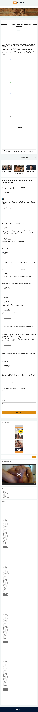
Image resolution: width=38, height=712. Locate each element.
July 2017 (4, 599)
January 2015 (5, 628)
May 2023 (4, 542)
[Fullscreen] (34, 483)
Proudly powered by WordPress (15, 710)
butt (34, 150)
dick (9, 151)
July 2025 (4, 516)
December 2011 (5, 664)
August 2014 (5, 633)
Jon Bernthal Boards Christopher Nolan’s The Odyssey (31, 172)
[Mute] (33, 483)
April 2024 (4, 531)
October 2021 (5, 560)
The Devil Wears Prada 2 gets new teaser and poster (6, 172)
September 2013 (5, 644)
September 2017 (5, 597)
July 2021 (4, 563)
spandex (16, 152)
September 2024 (6, 526)
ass (19, 150)
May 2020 (4, 577)
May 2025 (4, 518)
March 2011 (5, 673)
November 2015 (5, 618)
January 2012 (5, 663)
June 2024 (4, 529)
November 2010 (5, 677)
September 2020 (6, 573)
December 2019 (5, 582)
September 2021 (5, 561)
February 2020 (5, 580)
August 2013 (5, 645)
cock (8, 151)
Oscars (20, 151)
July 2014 (4, 634)
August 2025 (5, 515)
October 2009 (5, 690)
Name (3, 400)
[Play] (3, 483)
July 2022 (4, 552)
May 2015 (4, 624)
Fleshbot (4, 492)
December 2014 (5, 629)
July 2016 (4, 610)
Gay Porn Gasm (5, 493)
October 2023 (5, 537)
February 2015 (5, 627)
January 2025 (5, 522)
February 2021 (5, 568)
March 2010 (5, 685)
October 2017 (5, 596)
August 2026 (5, 504)
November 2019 (5, 583)
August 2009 (5, 692)
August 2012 (5, 656)
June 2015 (4, 623)
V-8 (4, 227)
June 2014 (4, 635)
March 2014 (5, 638)
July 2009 (4, 693)
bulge (32, 150)
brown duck (29, 150)
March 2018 (5, 592)
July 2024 (4, 528)
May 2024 (4, 530)
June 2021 (4, 564)
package (25, 151)
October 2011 (5, 666)
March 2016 (5, 614)
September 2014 (5, 632)
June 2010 (4, 682)
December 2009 (5, 688)
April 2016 (4, 613)
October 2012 (5, 654)
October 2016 (5, 607)
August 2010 (5, 680)
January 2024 (5, 534)
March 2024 (5, 532)
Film (19, 30)
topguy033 (6, 365)
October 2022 (5, 549)
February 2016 (5, 615)
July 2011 (4, 669)
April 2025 (4, 519)
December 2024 (5, 523)
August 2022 (5, 551)
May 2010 (4, 683)
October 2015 (5, 619)
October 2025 (5, 513)
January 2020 (5, 581)
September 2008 (6, 702)
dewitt (16, 21)
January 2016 (5, 616)
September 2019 (5, 585)
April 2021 (4, 566)
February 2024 (5, 533)
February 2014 (5, 639)
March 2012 (5, 661)
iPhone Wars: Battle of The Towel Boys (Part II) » (28, 157)
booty (26, 150)
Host (13, 151)
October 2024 (5, 525)
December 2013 (5, 641)
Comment (4, 390)
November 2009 (5, 689)
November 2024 (5, 524)
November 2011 (5, 665)
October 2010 (5, 678)
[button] (19, 474)
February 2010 (5, 686)
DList (4, 491)
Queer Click (5, 494)
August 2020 (5, 574)
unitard (23, 152)
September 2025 (5, 514)
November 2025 (5, 512)
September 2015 (5, 620)
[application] (19, 474)
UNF (21, 152)
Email (3, 403)
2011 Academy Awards (9, 150)
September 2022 (5, 550)
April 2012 (4, 660)
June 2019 (4, 588)
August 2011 (5, 668)
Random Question (30, 151)
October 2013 (5, 643)
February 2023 (5, 545)
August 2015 (5, 621)
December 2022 (5, 547)
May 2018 (4, 590)
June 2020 (4, 576)
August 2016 (5, 609)
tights (19, 152)
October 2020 (5, 572)
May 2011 (4, 671)
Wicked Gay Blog (6, 497)
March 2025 (5, 520)
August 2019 (5, 586)
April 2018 (4, 591)
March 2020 (5, 579)
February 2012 (5, 662)
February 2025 (5, 521)
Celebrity (5, 151)
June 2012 (4, 658)
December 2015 (5, 617)
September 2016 (5, 608)
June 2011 (4, 670)
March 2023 (5, 544)
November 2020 (5, 571)
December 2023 (5, 535)
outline (22, 151)
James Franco (16, 151)
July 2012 (4, 657)
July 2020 (4, 575)
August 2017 (5, 598)
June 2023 (4, 541)
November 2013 (5, 642)
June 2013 (4, 647)
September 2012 (5, 655)
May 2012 (4, 659)
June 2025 (4, 517)
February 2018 (5, 593)
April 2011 (4, 672)
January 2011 (5, 675)
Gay (11, 151)
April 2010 (4, 684)
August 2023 (5, 539)
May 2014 (4, 636)
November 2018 (5, 589)
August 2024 (5, 527)
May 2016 (4, 612)
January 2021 (5, 569)
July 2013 (4, 646)
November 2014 (5, 630)
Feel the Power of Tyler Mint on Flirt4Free (18, 174)
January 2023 (5, 546)
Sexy (34, 151)
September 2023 (5, 538)
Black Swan (22, 150)
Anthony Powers (7, 379)
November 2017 (5, 595)
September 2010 (5, 679)
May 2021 (4, 565)
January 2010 (5, 687)
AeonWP (26, 710)
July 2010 (4, 681)
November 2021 (5, 559)
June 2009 (4, 694)
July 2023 (4, 540)
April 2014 (4, 637)
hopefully (31, 45)
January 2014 (5, 640)
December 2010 (5, 676)
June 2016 (4, 611)
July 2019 (4, 587)
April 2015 (4, 625)
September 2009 (6, 691)
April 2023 (4, 543)
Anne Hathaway (16, 150)
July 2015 (4, 622)
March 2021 (5, 567)
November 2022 (5, 548)
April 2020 (4, 578)
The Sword (4, 496)
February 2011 (5, 674)
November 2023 (5, 536)
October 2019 (5, 584)
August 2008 (5, 703)
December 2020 (5, 570)
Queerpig (4, 495)
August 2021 (5, 562)
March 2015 (5, 626)
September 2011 (5, 667)
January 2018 (5, 594)
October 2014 (5, 631)
